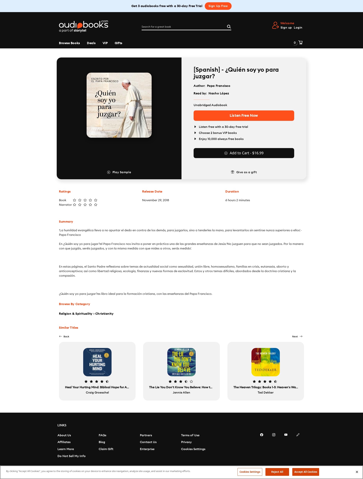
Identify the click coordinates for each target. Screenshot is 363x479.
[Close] (357, 472)
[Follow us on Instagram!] (274, 446)
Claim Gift (106, 449)
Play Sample (121, 172)
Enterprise (147, 449)
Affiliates (64, 442)
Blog (102, 442)
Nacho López (219, 93)
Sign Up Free (218, 6)
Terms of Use (190, 435)
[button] (64, 336)
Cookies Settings (193, 449)
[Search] (229, 26)
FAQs (102, 435)
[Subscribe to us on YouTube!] (286, 446)
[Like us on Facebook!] (262, 446)
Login (298, 27)
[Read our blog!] (298, 446)
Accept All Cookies (305, 472)
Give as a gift (246, 172)
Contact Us (148, 442)
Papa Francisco (218, 86)
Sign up (286, 27)
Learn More (65, 449)
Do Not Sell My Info (71, 456)
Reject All (277, 472)
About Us (64, 435)
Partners (146, 435)
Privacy (186, 442)
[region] (181, 472)
